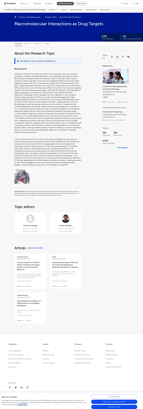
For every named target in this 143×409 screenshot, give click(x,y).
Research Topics (76, 10)
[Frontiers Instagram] (27, 387)
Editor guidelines (14, 363)
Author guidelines (15, 351)
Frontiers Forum (80, 351)
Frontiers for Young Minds (83, 359)
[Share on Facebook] (123, 57)
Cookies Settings (114, 397)
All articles (49, 3)
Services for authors (15, 355)
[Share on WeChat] (128, 57)
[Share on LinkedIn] (117, 57)
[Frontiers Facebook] (9, 387)
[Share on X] (112, 57)
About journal (104, 10)
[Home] (15, 17)
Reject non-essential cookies (114, 402)
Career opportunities (113, 367)
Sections (52, 10)
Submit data (81, 3)
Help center (110, 351)
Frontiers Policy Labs (82, 355)
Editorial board (91, 10)
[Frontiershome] (10, 3)
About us (24, 3)
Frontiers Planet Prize (82, 363)
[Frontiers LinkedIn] (21, 387)
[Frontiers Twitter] (15, 387)
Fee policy (12, 367)
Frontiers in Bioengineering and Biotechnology (30, 17)
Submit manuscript (65, 3)
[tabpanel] (71, 190)
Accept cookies (114, 407)
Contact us (110, 359)
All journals (37, 3)
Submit (108, 363)
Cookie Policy (22, 404)
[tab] (18, 44)
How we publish (49, 363)
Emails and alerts (112, 355)
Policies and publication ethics (19, 359)
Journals (46, 359)
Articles (64, 10)
